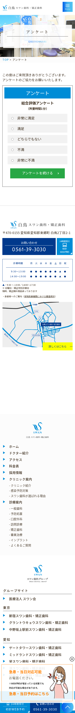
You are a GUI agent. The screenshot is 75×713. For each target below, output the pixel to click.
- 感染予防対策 (18, 490)
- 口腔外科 (15, 519)
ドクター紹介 (19, 453)
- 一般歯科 (15, 508)
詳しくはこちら (57, 346)
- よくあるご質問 (20, 545)
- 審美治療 (15, 534)
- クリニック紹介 (20, 485)
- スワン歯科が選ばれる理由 (27, 495)
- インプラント (18, 540)
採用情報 (15, 472)
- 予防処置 (15, 513)
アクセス (15, 459)
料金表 (14, 466)
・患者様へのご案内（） (29, 296)
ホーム (14, 446)
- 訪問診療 (15, 524)
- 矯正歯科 (15, 529)
